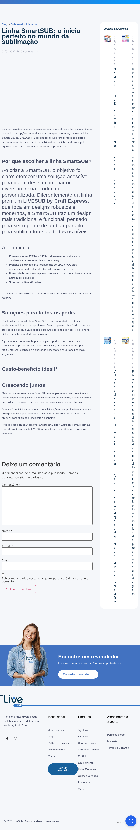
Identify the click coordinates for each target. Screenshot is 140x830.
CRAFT (82, 756)
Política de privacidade (61, 743)
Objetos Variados (88, 775)
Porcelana (84, 782)
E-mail (7, 545)
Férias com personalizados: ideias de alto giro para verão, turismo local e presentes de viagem (133, 482)
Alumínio (83, 736)
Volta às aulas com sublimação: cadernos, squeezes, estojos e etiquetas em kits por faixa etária (115, 486)
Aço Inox (83, 729)
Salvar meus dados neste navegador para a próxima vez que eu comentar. (46, 580)
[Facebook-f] (7, 738)
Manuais (112, 741)
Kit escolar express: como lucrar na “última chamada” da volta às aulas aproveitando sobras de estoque (133, 199)
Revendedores (56, 749)
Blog (4, 24)
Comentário (11, 484)
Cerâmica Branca (88, 743)
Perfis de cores (116, 734)
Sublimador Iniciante (24, 24)
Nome (7, 530)
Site (4, 560)
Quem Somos (56, 729)
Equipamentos (86, 762)
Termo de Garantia (118, 747)
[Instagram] (15, 738)
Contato (52, 756)
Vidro (81, 789)
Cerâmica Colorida (89, 749)
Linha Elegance (87, 769)
